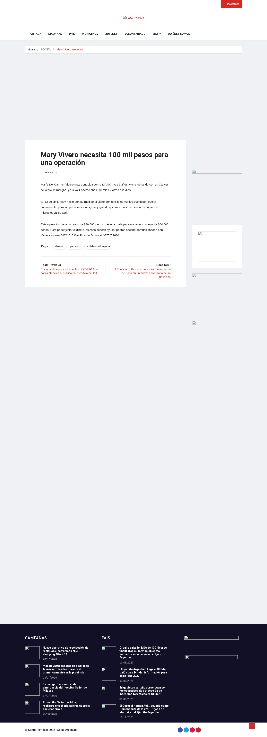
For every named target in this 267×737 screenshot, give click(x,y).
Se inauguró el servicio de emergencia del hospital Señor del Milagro (65, 687)
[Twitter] (186, 730)
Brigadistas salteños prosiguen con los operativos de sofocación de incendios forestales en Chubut (142, 691)
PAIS (72, 34)
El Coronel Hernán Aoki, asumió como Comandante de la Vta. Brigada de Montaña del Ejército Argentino (144, 709)
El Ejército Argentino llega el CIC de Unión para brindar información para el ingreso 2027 (143, 672)
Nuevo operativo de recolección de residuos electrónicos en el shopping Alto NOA (65, 651)
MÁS (155, 34)
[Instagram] (192, 730)
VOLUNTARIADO (135, 34)
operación (75, 246)
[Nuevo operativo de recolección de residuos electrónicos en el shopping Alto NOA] (32, 652)
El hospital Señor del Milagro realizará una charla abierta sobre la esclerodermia (66, 705)
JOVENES (111, 34)
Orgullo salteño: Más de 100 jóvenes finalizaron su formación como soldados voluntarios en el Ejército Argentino (143, 653)
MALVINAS (55, 34)
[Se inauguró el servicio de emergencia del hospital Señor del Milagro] (32, 689)
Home (31, 49)
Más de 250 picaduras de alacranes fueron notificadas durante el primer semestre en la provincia (66, 669)
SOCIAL (46, 49)
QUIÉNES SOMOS (179, 34)
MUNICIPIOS (90, 34)
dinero (59, 246)
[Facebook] (180, 730)
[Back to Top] (252, 726)
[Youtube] (198, 730)
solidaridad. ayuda (98, 246)
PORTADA (35, 34)
